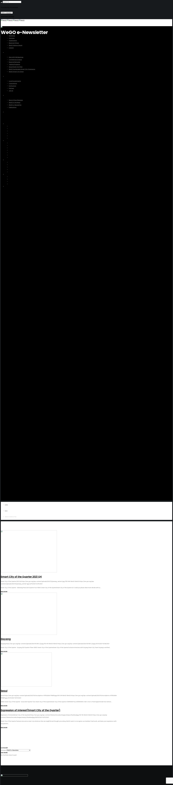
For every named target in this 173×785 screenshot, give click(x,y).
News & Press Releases (15, 177)
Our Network (9, 160)
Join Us (11, 172)
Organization (13, 131)
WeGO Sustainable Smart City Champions (21, 155)
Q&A (6, 186)
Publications (12, 184)
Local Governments (15, 162)
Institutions (12, 167)
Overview (12, 128)
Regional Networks (14, 148)
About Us (7, 124)
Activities (8, 140)
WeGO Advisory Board (15, 136)
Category (4, 750)
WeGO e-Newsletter (15, 181)
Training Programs (14, 150)
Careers (11, 138)
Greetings (12, 126)
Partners (11, 169)
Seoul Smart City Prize (7, 16)
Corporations (13, 165)
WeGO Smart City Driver (16, 157)
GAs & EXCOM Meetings (16, 143)
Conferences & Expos (15, 145)
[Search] (1, 2)
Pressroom (8, 174)
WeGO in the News (14, 179)
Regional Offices (14, 133)
